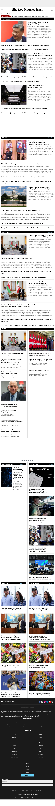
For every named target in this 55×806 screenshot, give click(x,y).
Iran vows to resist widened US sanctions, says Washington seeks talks (39, 369)
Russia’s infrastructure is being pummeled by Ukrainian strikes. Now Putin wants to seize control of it (27, 320)
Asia (41, 748)
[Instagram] (26, 460)
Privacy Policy (25, 790)
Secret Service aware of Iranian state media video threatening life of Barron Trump (40, 360)
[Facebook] (22, 460)
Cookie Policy (33, 790)
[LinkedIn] (28, 460)
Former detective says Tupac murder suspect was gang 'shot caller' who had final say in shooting (26, 182)
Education (14, 754)
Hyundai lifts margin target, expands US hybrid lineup (36, 86)
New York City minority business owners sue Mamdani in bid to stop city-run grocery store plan (9, 404)
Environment (14, 751)
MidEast (41, 745)
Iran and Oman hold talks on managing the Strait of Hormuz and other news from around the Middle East (40, 283)
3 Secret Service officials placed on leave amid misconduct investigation (21, 164)
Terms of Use (12, 790)
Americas (40, 754)
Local (14, 734)
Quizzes (27, 772)
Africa (40, 751)
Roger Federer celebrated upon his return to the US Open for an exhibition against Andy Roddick (10, 694)
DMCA (37, 790)
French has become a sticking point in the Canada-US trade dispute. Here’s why (40, 354)
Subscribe (28, 784)
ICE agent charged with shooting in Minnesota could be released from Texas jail (24, 108)
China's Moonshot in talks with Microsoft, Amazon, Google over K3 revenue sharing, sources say (38, 490)
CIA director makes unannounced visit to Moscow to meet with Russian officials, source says (27, 325)
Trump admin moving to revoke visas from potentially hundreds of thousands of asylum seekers (26, 272)
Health (14, 748)
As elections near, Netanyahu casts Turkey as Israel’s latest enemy (10, 372)
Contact (27, 769)
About (27, 766)
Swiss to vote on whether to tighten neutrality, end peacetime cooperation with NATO (20, 16)
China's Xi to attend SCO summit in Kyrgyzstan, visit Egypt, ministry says (38, 23)
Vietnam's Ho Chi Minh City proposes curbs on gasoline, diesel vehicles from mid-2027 (40, 54)
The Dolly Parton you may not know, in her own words (12, 722)
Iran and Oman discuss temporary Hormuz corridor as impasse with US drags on (41, 236)
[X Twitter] (24, 460)
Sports (40, 740)
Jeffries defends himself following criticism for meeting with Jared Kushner (11, 420)
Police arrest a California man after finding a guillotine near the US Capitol (40, 188)
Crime (14, 745)
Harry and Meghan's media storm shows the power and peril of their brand (12, 609)
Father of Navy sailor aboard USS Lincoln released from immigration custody (23, 277)
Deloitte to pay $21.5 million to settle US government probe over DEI (20, 210)
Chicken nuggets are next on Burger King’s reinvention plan (9, 411)
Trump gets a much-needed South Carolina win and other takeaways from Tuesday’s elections (39, 142)
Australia (41, 757)
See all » (50, 137)
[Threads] (32, 460)
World (40, 737)
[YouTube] (30, 460)
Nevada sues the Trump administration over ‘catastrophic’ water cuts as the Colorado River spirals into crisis (18, 305)
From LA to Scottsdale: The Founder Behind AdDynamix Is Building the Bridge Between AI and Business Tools (18, 473)
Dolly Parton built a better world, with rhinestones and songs (10, 666)
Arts (14, 760)
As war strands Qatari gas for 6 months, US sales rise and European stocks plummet (25, 113)
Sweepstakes (43, 790)
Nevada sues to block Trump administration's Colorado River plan (10, 430)
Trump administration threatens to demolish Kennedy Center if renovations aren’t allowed (27, 228)
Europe (41, 742)
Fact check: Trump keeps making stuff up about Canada (17, 258)
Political (14, 737)
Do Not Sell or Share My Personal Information (27, 794)
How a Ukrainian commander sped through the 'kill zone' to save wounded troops (37, 520)
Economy (14, 740)
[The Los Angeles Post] (27, 10)
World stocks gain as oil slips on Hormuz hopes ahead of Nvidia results (40, 578)
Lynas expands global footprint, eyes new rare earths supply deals (20, 81)
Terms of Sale (18, 790)
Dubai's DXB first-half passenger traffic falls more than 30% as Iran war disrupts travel (26, 77)
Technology (14, 742)
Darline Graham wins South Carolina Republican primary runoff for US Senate (24, 177)
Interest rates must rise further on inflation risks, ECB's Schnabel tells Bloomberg (24, 49)
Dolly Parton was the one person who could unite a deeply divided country (22, 223)
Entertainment (14, 757)
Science (41, 734)
